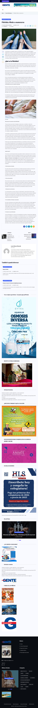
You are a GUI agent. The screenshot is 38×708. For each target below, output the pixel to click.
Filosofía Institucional (7, 704)
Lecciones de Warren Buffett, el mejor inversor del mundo (12, 394)
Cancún (22, 673)
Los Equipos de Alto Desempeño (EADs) (9, 398)
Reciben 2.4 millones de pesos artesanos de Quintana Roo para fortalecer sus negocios (17, 575)
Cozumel (27, 673)
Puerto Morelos (24, 684)
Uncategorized (23, 688)
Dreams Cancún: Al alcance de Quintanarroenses (12, 283)
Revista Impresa (16, 704)
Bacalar (30, 671)
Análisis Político (23, 650)
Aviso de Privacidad (23, 704)
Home (3, 13)
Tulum (22, 686)
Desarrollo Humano (8, 13)
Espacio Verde (5, 269)
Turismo (26, 686)
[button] (18, 540)
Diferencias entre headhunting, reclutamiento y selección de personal (14, 399)
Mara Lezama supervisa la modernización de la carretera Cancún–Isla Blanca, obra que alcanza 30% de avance (19, 396)
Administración (31, 704)
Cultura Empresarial (24, 646)
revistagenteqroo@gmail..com (8, 660)
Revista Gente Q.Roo (7, 271)
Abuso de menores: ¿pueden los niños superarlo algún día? (9, 682)
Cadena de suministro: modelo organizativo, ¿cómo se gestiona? (13, 392)
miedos (10, 55)
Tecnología (31, 684)
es (19, 217)
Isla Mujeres (32, 677)
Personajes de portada (24, 652)
